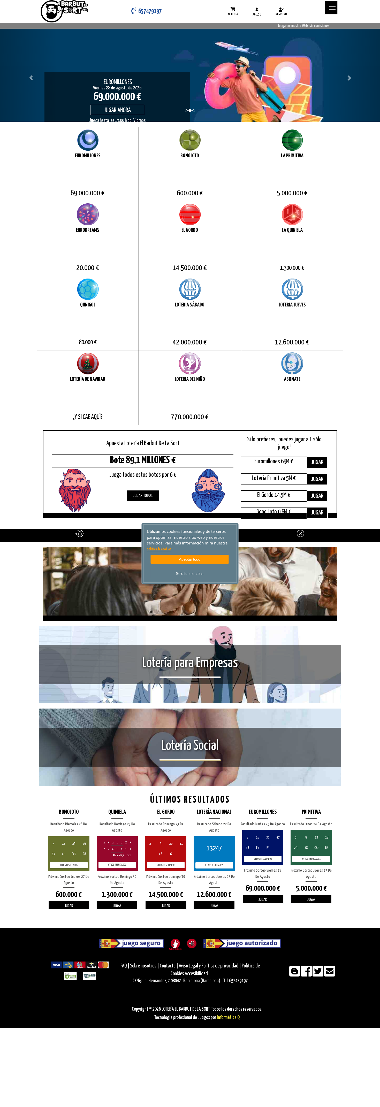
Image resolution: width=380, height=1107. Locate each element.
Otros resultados (68, 865)
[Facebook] (307, 975)
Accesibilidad (196, 973)
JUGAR (317, 462)
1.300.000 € (292, 268)
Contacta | (169, 966)
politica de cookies (159, 549)
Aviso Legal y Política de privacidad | (210, 966)
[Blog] (295, 975)
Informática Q (228, 1017)
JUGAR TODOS (143, 496)
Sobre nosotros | (144, 966)
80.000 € (88, 342)
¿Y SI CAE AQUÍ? (88, 417)
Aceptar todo (189, 559)
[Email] (329, 975)
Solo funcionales (189, 573)
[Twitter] (318, 975)
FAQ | (125, 966)
